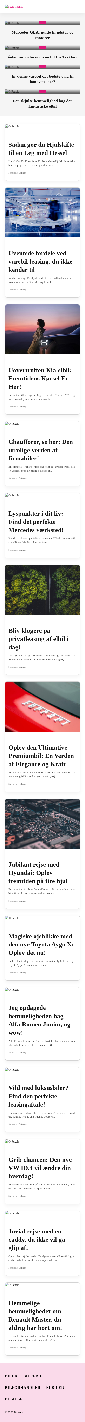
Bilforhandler (22, 1387)
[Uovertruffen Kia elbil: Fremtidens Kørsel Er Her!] (42, 329)
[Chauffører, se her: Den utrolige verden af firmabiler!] (12, 423)
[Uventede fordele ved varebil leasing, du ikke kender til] (42, 212)
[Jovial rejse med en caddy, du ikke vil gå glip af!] (12, 1213)
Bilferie (33, 1376)
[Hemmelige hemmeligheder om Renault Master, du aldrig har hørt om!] (12, 1284)
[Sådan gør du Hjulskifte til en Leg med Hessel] (12, 126)
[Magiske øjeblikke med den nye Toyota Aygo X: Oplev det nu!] (12, 917)
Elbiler (55, 1387)
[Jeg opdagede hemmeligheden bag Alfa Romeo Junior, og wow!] (12, 989)
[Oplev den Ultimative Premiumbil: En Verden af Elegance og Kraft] (42, 706)
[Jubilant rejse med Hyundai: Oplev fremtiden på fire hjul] (42, 823)
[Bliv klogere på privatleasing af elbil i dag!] (42, 589)
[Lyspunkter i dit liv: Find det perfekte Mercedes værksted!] (12, 495)
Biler (11, 1376)
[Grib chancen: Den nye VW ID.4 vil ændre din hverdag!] (12, 1141)
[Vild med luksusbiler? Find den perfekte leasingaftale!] (12, 1069)
